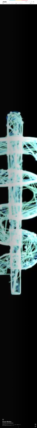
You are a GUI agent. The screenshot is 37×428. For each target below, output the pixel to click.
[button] (4, 3)
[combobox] (28, 1)
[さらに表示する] (18, 427)
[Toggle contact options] (35, 424)
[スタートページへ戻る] (4, 1)
